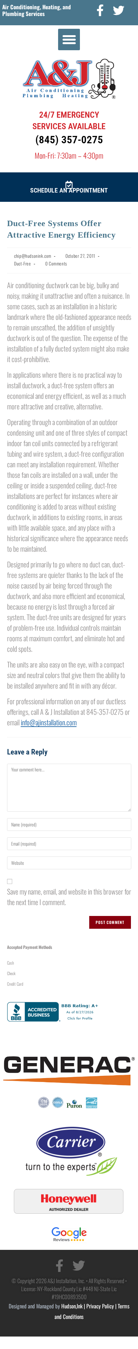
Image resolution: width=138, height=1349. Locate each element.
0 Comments (56, 263)
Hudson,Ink (71, 1306)
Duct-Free (22, 263)
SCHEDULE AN (48, 190)
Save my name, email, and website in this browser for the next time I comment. (69, 896)
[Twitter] (119, 10)
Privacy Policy (100, 1306)
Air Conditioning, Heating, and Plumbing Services (36, 10)
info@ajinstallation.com (49, 722)
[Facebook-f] (100, 10)
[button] (69, 40)
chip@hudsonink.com (32, 255)
